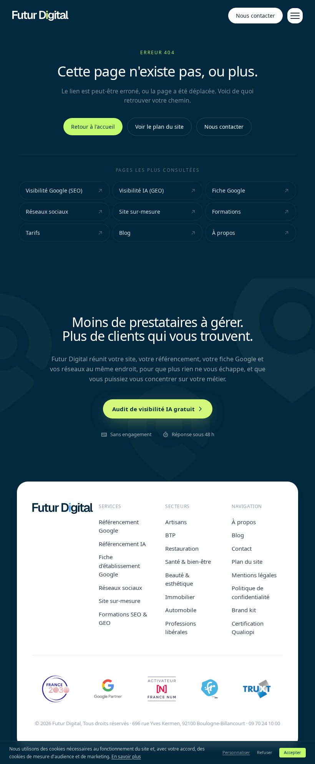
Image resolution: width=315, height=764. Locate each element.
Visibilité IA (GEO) (141, 190)
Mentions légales (254, 575)
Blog (125, 232)
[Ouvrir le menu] (295, 15)
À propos (223, 232)
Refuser (264, 752)
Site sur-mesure (139, 211)
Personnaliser (236, 752)
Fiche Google (228, 190)
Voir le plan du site (159, 126)
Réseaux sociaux (47, 211)
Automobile (180, 610)
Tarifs (33, 232)
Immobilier (180, 597)
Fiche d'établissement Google (119, 565)
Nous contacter (255, 15)
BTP (170, 535)
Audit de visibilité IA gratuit (153, 409)
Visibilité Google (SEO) (54, 190)
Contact (242, 548)
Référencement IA (122, 544)
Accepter (292, 752)
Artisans (176, 522)
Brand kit (244, 610)
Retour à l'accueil (93, 126)
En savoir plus (126, 756)
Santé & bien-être (188, 561)
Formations (226, 211)
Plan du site (247, 561)
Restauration (182, 548)
